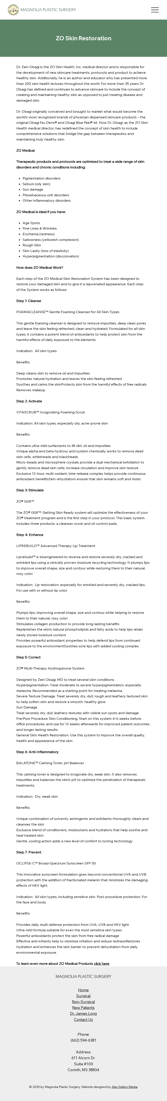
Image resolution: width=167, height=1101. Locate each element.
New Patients (83, 1007)
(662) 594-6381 (83, 1040)
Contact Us (83, 1019)
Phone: (83, 1034)
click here (101, 963)
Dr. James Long (83, 1013)
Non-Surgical (83, 1001)
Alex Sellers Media (124, 1087)
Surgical (83, 996)
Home (83, 990)
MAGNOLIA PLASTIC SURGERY (48, 9)
